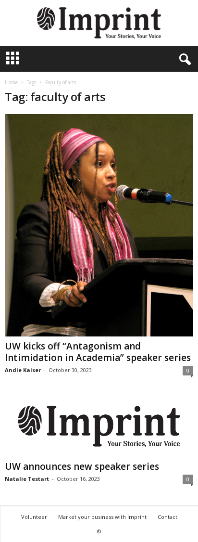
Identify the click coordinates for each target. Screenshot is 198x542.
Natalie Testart (27, 478)
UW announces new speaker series (82, 466)
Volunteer (34, 516)
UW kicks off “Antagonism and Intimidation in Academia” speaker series (98, 352)
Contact (167, 516)
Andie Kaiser (23, 370)
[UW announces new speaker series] (99, 426)
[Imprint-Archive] (99, 23)
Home (11, 82)
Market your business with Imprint (102, 516)
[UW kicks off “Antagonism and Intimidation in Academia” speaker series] (99, 225)
